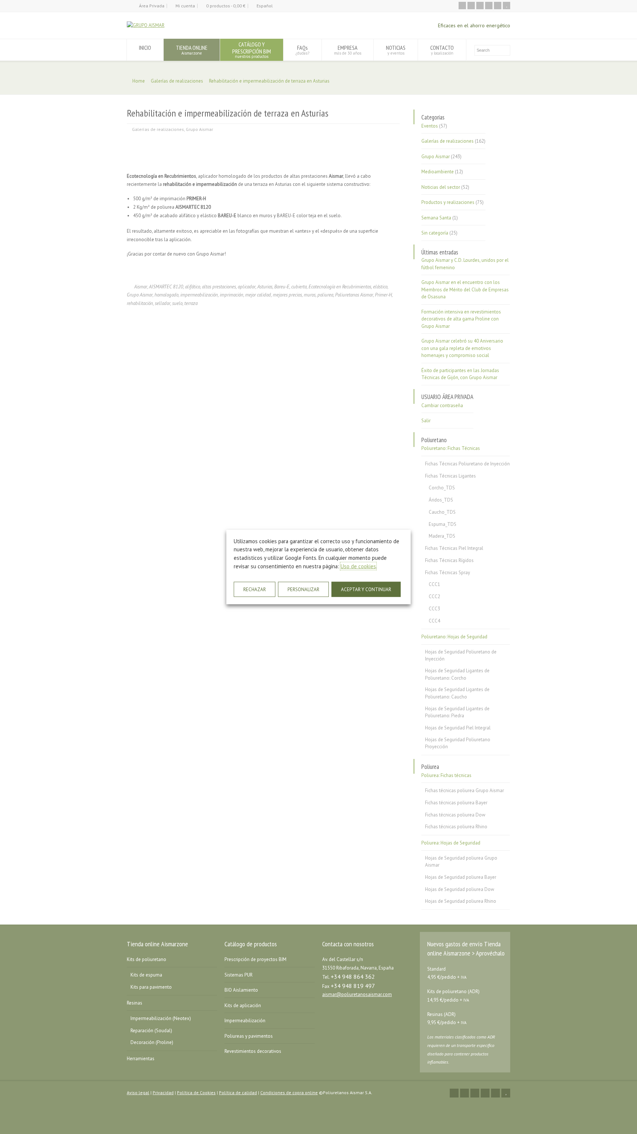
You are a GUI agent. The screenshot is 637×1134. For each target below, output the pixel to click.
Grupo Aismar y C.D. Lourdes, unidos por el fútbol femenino (465, 264)
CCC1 (434, 584)
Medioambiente (437, 172)
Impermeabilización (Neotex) (160, 1018)
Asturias (264, 287)
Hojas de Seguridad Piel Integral (458, 728)
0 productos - (226, 5)
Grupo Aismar (199, 129)
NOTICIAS (395, 49)
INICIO (145, 47)
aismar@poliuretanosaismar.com (357, 994)
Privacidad (163, 1092)
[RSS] (462, 5)
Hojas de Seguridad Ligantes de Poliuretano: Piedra (457, 712)
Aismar (140, 287)
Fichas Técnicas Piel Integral (454, 548)
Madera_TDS (442, 536)
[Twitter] (471, 5)
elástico (380, 287)
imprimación (231, 295)
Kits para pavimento (151, 987)
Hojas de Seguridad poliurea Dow (459, 889)
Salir (426, 420)
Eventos (429, 126)
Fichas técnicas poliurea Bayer (456, 803)
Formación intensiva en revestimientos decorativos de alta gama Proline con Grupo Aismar (461, 319)
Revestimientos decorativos (252, 1051)
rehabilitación (140, 303)
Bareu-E (281, 287)
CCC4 (434, 621)
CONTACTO (442, 49)
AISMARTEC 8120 (166, 287)
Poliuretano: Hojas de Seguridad (454, 637)
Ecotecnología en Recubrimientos (340, 287)
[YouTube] (506, 5)
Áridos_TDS (441, 500)
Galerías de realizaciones (158, 129)
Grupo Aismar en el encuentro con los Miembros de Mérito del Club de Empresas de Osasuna (465, 289)
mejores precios (287, 295)
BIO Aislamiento (241, 990)
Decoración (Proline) (151, 1042)
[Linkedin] (488, 5)
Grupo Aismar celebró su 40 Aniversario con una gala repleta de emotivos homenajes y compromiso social (462, 348)
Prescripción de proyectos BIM (255, 959)
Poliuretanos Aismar (354, 295)
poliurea (325, 295)
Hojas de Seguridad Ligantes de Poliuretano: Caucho (457, 693)
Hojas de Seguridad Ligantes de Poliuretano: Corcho (457, 674)
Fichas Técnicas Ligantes (450, 476)
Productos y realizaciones (447, 202)
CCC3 (434, 609)
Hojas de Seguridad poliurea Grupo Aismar (461, 861)
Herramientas (140, 1058)
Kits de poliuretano (146, 959)
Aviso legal (138, 1092)
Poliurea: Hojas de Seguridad (450, 843)
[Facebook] (480, 5)
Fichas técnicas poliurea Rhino (456, 826)
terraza (191, 303)
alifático (192, 287)
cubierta (299, 287)
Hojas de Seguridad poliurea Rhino (460, 901)
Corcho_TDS (442, 488)
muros (310, 295)
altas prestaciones (219, 287)
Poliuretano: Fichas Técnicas (450, 448)
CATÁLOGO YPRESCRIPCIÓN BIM (251, 50)
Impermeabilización (244, 1020)
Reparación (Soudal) (151, 1030)
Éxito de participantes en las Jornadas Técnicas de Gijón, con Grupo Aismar (460, 374)
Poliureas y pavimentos (248, 1036)
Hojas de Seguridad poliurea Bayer (460, 877)
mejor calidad (258, 295)
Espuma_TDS (442, 524)
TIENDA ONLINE (192, 49)
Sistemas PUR (238, 975)
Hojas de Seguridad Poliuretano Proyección (457, 743)
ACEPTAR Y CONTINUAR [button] (366, 589)
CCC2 (434, 596)
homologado (166, 295)
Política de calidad (238, 1092)
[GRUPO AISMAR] (145, 25)
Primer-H (383, 295)
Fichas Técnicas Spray (447, 572)
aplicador (246, 287)
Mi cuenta (185, 5)
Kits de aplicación (242, 1005)
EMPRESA (347, 49)
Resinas (134, 1003)
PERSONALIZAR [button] (303, 589)
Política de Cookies (196, 1092)
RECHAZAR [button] (254, 589)
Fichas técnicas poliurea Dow (455, 815)
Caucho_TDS (442, 512)
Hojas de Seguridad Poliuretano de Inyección (461, 655)
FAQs (302, 49)
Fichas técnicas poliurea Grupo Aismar (464, 790)
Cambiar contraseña (442, 405)
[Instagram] (497, 5)
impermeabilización (199, 295)
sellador (162, 303)
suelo (177, 303)
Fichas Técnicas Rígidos (449, 560)
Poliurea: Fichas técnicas (446, 775)
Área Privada (151, 5)
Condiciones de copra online (289, 1092)
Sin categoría (434, 233)
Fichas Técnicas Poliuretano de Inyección (467, 464)
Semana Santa (436, 218)
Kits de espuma (146, 975)
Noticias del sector (440, 187)
